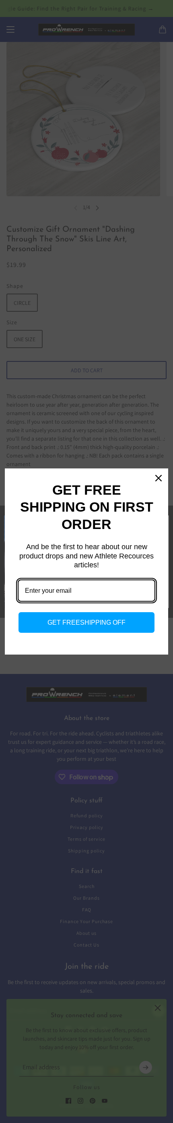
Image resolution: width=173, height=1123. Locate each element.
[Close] (158, 478)
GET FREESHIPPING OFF (86, 622)
